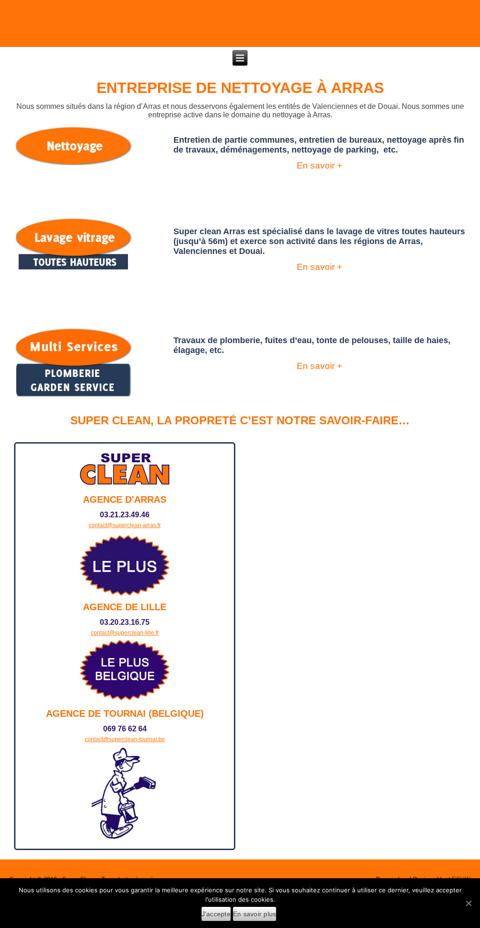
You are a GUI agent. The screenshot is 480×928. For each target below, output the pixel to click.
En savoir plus (255, 914)
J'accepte (216, 914)
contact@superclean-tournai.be (125, 739)
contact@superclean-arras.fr (125, 525)
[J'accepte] (468, 903)
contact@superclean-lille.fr (125, 632)
